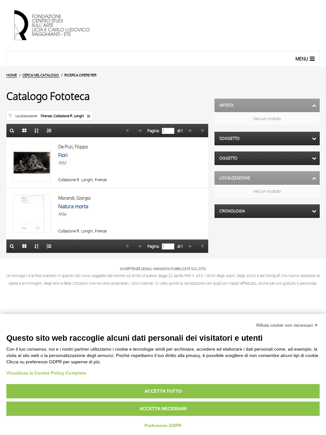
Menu (301, 58)
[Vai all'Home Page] (57, 25)
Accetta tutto (163, 391)
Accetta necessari (163, 408)
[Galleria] (24, 130)
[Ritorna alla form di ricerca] (12, 130)
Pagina (152, 131)
